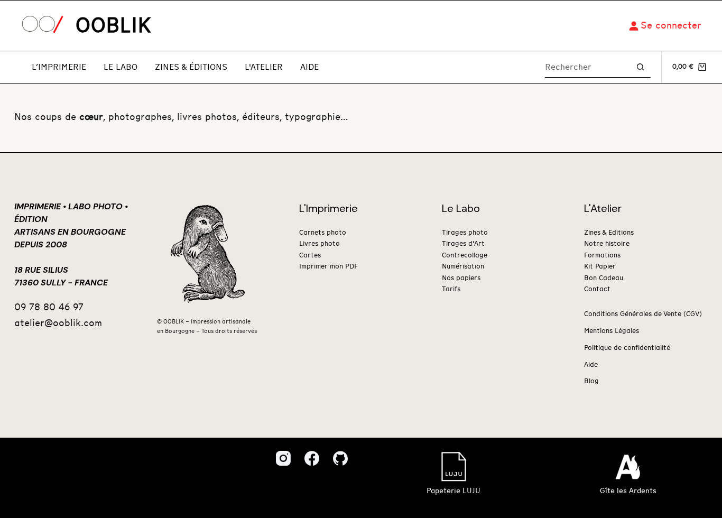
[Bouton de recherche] (640, 67)
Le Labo (120, 67)
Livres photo (319, 243)
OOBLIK (113, 25)
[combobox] (587, 67)
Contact (597, 289)
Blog (591, 381)
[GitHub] (340, 458)
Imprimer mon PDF (328, 266)
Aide (309, 67)
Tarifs (451, 289)
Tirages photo (465, 232)
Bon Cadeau (603, 278)
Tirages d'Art (463, 243)
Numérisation (463, 266)
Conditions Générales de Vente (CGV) (643, 314)
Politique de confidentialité (627, 348)
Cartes (310, 255)
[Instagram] (283, 458)
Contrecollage (464, 255)
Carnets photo (322, 232)
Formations (602, 255)
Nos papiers (461, 278)
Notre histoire (607, 243)
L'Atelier (264, 67)
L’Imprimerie (59, 67)
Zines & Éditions (191, 67)
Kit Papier (600, 266)
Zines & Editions (609, 232)
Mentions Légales (611, 331)
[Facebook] (311, 458)
